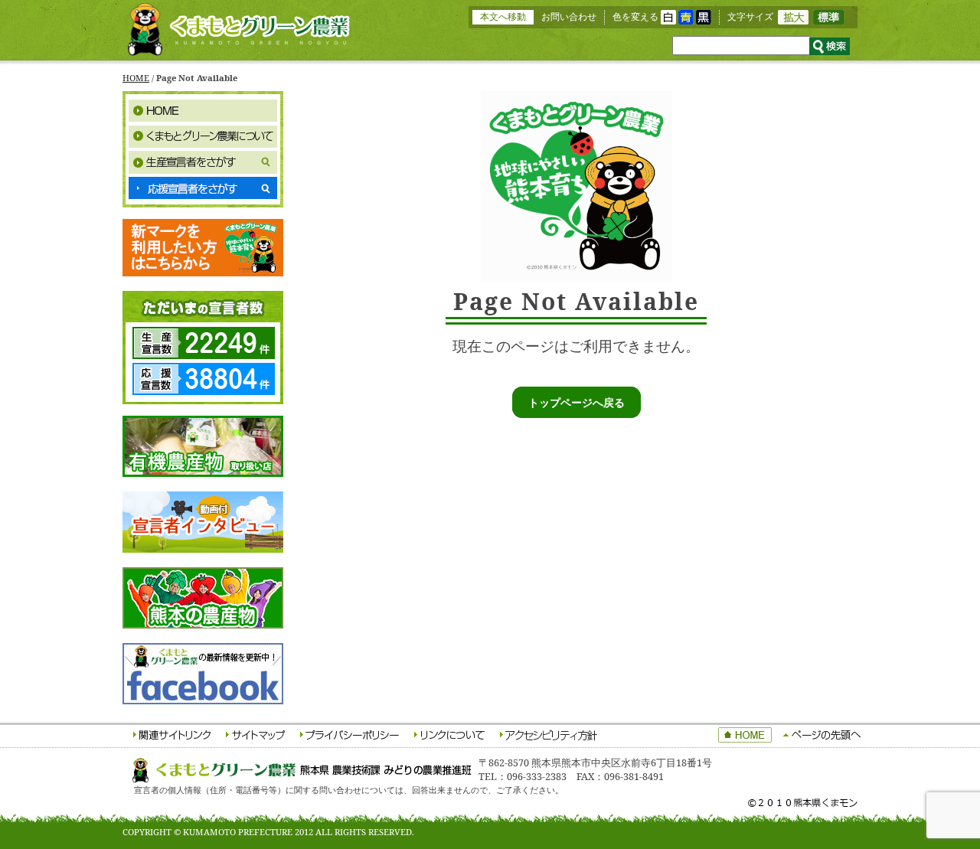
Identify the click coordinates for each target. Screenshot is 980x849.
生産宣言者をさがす (203, 162)
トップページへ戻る (576, 402)
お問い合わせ (568, 16)
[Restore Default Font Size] (828, 21)
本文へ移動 (503, 16)
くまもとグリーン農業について (203, 136)
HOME (135, 77)
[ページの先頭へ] (822, 736)
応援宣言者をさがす (203, 188)
